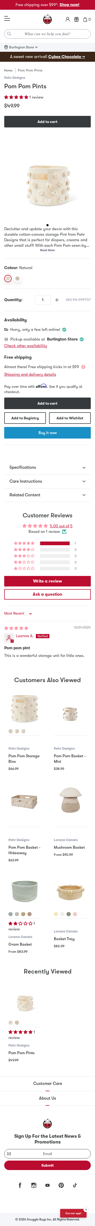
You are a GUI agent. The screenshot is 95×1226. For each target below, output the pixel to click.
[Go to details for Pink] (17, 731)
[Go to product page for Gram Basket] (24, 891)
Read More (47, 250)
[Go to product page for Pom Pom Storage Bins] (24, 708)
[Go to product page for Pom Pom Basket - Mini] (70, 708)
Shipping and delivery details (30, 374)
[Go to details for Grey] (23, 731)
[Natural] (8, 278)
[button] (16, 97)
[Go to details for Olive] (68, 914)
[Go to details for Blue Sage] (10, 914)
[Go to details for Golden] (23, 914)
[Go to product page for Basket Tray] (70, 891)
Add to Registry (25, 418)
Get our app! (73, 1213)
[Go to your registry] (76, 19)
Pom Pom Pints (21, 1052)
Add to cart (47, 122)
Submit (47, 1165)
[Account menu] (67, 19)
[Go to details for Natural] (10, 731)
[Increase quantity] (57, 300)
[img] (16, 628)
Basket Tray (64, 938)
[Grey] (17, 278)
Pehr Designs (14, 78)
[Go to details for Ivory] (62, 914)
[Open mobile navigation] (7, 18)
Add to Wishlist (69, 418)
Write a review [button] (47, 581)
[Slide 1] (47, 225)
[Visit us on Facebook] (20, 1185)
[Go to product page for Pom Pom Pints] (24, 1000)
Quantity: (13, 299)
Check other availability (25, 345)
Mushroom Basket (69, 847)
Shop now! (69, 4)
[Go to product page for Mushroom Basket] (70, 800)
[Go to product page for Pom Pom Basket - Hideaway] (24, 800)
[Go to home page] (47, 19)
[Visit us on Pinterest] (61, 1185)
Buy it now (48, 432)
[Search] (9, 34)
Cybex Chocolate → (66, 56)
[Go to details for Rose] (29, 914)
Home (8, 70)
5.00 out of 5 (61, 526)
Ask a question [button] (47, 594)
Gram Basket (20, 944)
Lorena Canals (66, 840)
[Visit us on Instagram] (33, 1185)
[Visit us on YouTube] (47, 1185)
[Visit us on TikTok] (75, 1185)
